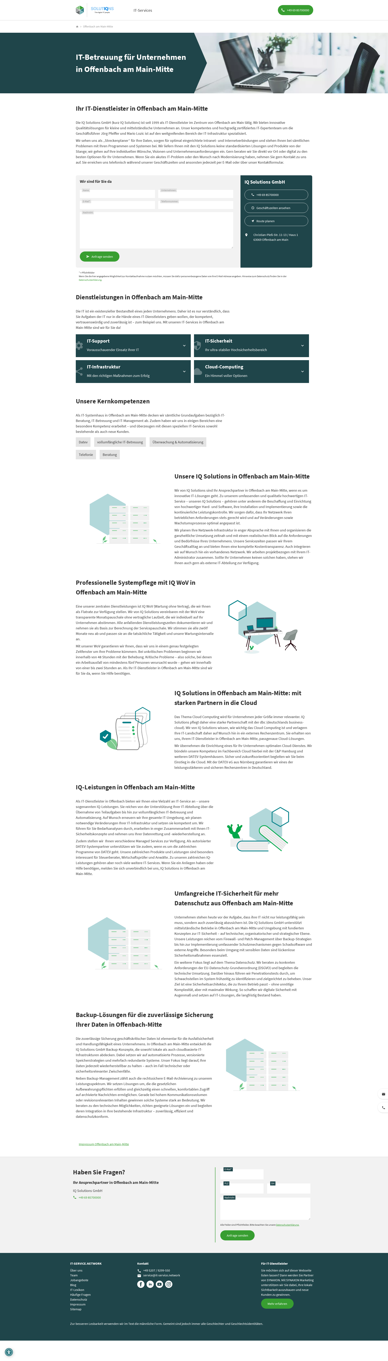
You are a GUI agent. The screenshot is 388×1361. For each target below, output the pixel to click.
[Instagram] (168, 1284)
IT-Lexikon (77, 1290)
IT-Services (143, 10)
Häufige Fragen (80, 1295)
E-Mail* (86, 201)
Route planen (265, 221)
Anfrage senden (102, 257)
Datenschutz (78, 1299)
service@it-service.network (158, 1275)
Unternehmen (168, 190)
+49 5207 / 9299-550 (153, 1270)
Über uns (76, 1270)
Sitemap (75, 1309)
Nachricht (88, 212)
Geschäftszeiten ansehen (273, 208)
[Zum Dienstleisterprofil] (102, 10)
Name (86, 190)
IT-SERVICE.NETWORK (86, 1263)
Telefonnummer (169, 201)
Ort (272, 1183)
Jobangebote (79, 1280)
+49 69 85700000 (267, 195)
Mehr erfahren (277, 1304)
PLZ (226, 1183)
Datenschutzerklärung (90, 279)
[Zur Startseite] (80, 10)
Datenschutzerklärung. (287, 1224)
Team (74, 1275)
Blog (73, 1285)
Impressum (77, 1304)
